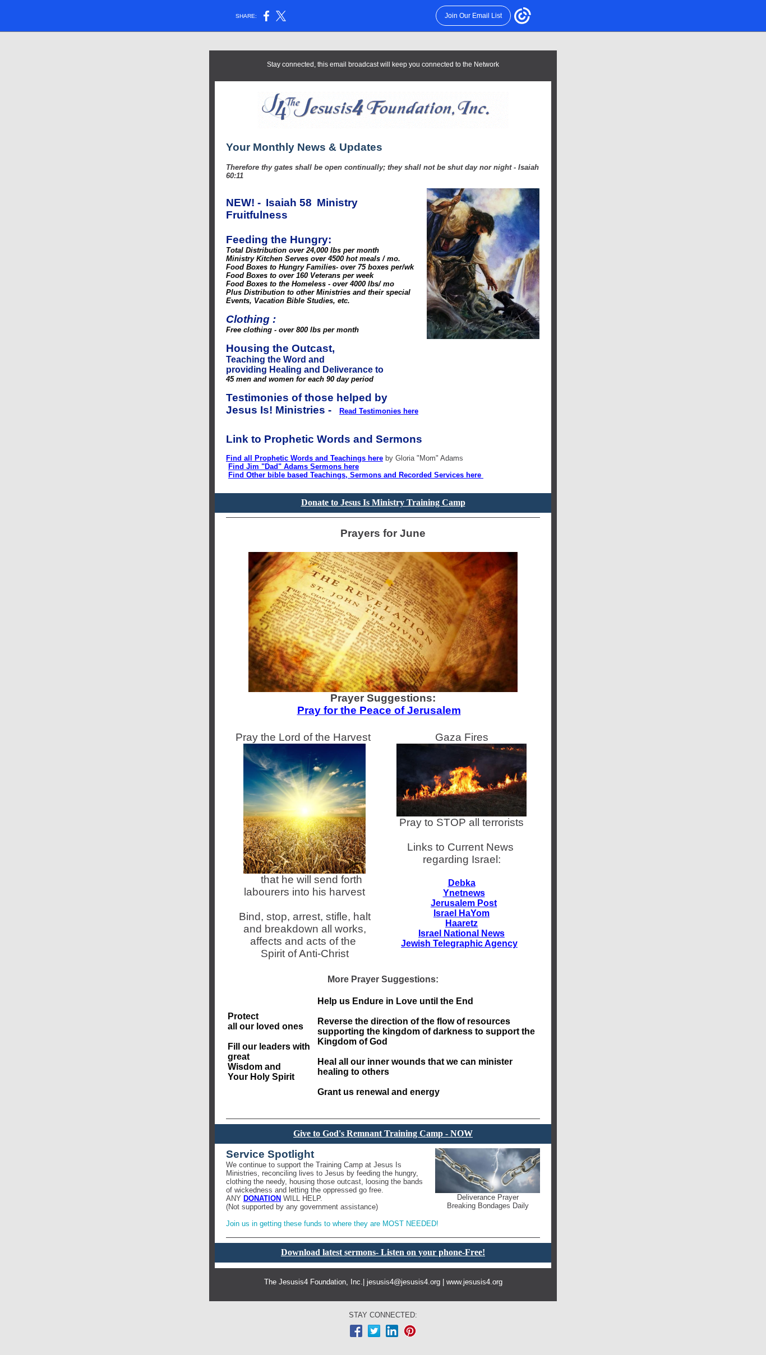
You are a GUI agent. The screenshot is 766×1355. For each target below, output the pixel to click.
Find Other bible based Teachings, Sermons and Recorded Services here (355, 475)
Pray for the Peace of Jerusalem (379, 710)
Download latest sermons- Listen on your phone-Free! (383, 1252)
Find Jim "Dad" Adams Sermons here (293, 466)
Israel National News (461, 933)
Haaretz (461, 923)
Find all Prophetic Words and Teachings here (304, 458)
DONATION (262, 1198)
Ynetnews (464, 893)
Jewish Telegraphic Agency (459, 943)
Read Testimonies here (378, 411)
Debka (462, 883)
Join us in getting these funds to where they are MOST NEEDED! (332, 1223)
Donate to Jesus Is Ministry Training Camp (383, 502)
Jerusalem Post (464, 903)
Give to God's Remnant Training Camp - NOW (383, 1133)
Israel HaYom (461, 913)
